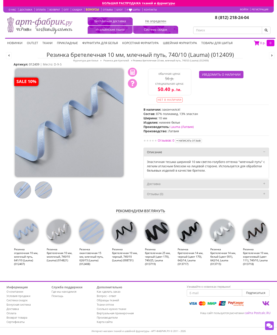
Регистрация (260, 9)
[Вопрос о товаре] (132, 83)
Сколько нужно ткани (111, 309)
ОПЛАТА (41, 9)
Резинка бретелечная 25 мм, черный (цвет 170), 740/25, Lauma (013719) (158, 256)
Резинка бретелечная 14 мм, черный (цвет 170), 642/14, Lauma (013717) (190, 256)
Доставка (154, 184)
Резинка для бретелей (116, 60)
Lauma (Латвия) (182, 127)
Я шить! (133, 9)
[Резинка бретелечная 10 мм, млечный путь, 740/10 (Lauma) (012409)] (69, 122)
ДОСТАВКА (26, 9)
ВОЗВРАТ (54, 9)
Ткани (47, 43)
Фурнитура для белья (100, 43)
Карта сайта (105, 322)
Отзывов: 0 (166, 140)
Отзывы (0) (155, 194)
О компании (14, 292)
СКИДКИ (77, 9)
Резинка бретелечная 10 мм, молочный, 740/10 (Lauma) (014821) (59, 254)
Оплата (11, 313)
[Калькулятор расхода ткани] (132, 72)
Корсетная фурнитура (140, 43)
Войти (244, 9)
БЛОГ (119, 9)
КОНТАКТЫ (150, 9)
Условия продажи (18, 296)
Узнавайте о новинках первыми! (208, 286)
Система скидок (17, 300)
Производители (107, 317)
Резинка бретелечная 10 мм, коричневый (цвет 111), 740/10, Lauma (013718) (256, 256)
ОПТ (66, 9)
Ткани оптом (105, 304)
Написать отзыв (189, 140)
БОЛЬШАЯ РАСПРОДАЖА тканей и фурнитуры (138, 3)
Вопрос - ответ (106, 296)
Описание (154, 152)
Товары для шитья (217, 43)
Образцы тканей (108, 300)
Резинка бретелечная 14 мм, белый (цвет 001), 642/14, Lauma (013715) (223, 256)
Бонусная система (18, 304)
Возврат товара (16, 317)
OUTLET (32, 43)
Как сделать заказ (108, 292)
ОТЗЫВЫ (108, 9)
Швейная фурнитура (180, 43)
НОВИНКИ (15, 43)
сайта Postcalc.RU (258, 313)
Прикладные (67, 43)
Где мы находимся (64, 292)
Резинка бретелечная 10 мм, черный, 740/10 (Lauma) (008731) (125, 254)
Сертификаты (15, 322)
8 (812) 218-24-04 (232, 17)
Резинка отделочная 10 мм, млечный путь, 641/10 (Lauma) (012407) (26, 256)
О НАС (12, 9)
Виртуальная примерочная (115, 313)
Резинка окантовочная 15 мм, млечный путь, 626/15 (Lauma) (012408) (91, 256)
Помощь (57, 296)
